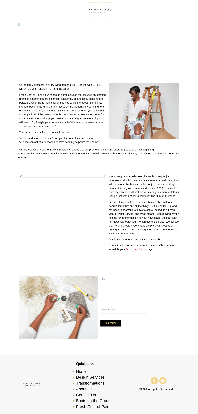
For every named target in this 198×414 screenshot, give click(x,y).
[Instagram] (163, 380)
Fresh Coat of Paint (93, 407)
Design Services (90, 377)
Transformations (90, 383)
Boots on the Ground (94, 401)
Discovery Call (134, 249)
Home (81, 371)
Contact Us (86, 395)
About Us (84, 389)
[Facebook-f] (154, 380)
